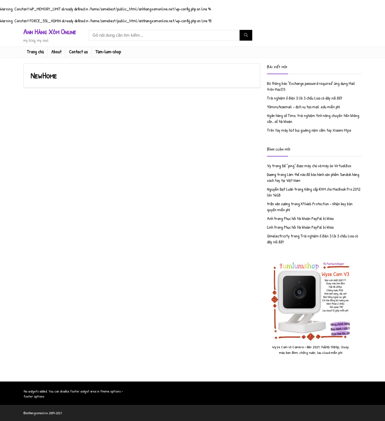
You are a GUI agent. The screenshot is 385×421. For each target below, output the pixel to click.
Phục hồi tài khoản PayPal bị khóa (308, 218)
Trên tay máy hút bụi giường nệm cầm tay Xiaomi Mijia (309, 130)
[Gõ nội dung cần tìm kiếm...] (246, 35)
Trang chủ (35, 52)
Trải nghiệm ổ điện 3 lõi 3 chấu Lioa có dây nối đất (304, 98)
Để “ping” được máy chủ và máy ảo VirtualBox (316, 166)
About (56, 52)
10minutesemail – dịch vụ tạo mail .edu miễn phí (303, 107)
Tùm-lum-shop (108, 52)
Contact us (78, 52)
